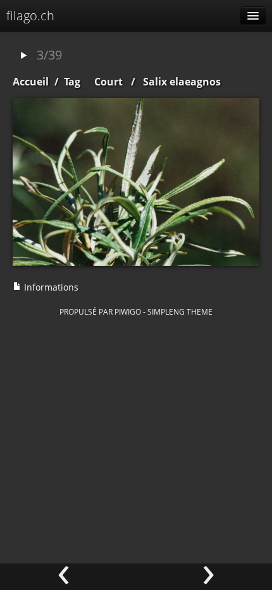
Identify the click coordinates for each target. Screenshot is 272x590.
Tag (72, 82)
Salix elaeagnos (182, 82)
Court (108, 82)
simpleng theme (180, 311)
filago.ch (30, 15)
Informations (50, 287)
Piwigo (127, 311)
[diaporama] (23, 56)
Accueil (31, 82)
